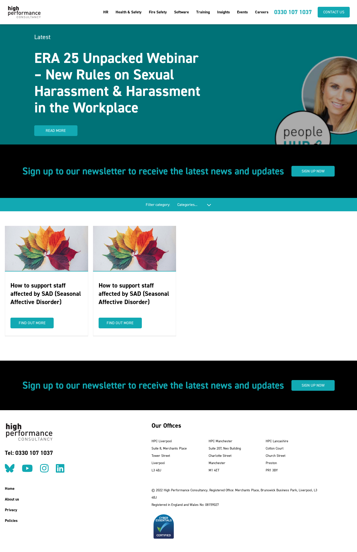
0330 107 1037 (293, 12)
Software (181, 12)
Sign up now (313, 171)
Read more (56, 130)
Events (242, 12)
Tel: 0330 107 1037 (29, 453)
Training (203, 12)
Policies (11, 520)
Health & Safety (129, 12)
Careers (261, 12)
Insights (223, 12)
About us (12, 499)
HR (105, 12)
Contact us (333, 12)
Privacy (11, 509)
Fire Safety (158, 12)
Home (10, 488)
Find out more (32, 322)
